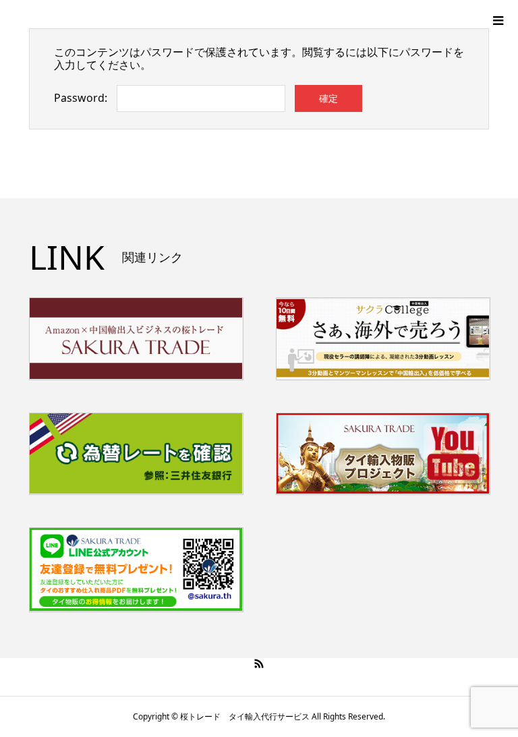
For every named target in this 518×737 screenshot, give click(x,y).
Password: (80, 97)
